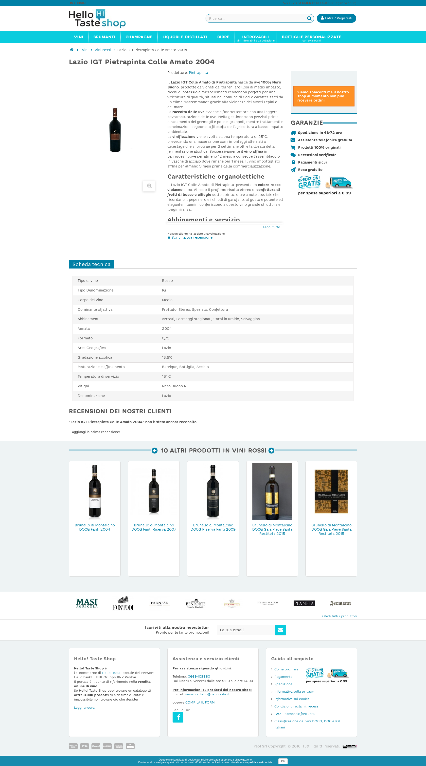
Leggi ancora (84, 707)
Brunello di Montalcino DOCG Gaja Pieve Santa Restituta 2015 (272, 529)
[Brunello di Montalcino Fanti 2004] (94, 491)
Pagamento (283, 677)
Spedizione (283, 684)
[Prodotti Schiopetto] (232, 603)
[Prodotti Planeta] (304, 603)
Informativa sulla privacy (294, 691)
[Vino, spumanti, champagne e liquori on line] (102, 18)
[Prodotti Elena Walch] (268, 603)
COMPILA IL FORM (200, 702)
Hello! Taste (111, 673)
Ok (283, 761)
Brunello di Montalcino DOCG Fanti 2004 (95, 527)
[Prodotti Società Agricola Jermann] (340, 603)
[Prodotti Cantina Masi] (87, 603)
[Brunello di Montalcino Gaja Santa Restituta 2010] (272, 491)
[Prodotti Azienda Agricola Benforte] (195, 603)
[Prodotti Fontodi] (123, 603)
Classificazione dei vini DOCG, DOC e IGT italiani (307, 724)
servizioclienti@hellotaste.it (107, 3)
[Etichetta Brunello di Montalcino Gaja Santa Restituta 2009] (331, 491)
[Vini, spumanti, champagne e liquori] (72, 50)
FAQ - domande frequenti (295, 714)
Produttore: (177, 73)
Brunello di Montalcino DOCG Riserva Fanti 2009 (213, 527)
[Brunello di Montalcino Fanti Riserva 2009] (213, 491)
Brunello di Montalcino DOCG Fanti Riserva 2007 (153, 527)
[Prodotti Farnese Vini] (159, 603)
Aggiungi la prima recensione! (96, 432)
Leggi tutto (271, 227)
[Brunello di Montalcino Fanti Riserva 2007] (154, 491)
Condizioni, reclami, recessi (297, 706)
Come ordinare (286, 669)
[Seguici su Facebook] (178, 717)
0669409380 (199, 676)
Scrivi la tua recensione (192, 237)
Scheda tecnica (91, 264)
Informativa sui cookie (292, 699)
